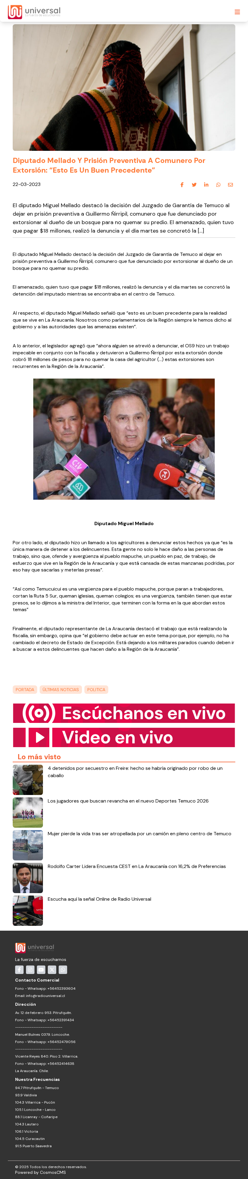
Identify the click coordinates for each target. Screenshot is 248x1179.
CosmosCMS (53, 1172)
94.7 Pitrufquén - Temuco (37, 1087)
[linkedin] (206, 185)
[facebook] (182, 185)
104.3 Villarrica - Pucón (35, 1102)
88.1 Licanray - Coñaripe (36, 1116)
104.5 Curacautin (30, 1138)
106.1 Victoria (26, 1131)
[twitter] (194, 185)
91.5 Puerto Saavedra (33, 1146)
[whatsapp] (218, 185)
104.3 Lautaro (27, 1124)
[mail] (230, 185)
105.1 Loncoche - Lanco (35, 1109)
